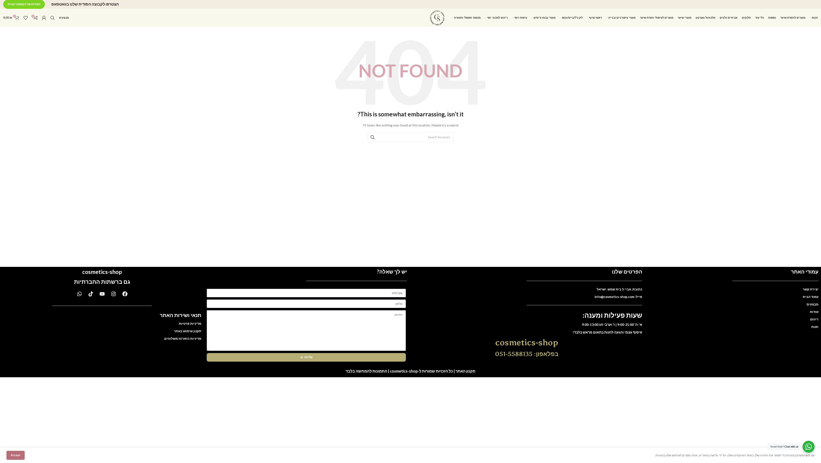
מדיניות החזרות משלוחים (182, 338)
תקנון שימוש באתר (187, 331)
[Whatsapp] (79, 294)
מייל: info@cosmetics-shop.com (618, 297)
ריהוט (814, 319)
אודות (814, 312)
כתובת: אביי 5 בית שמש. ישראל (619, 289)
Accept (15, 455)
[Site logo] (437, 17)
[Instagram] (113, 294)
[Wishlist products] (25, 18)
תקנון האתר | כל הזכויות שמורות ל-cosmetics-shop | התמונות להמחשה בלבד (410, 371)
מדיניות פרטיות (190, 323)
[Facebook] (125, 294)
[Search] (52, 18)
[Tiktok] (91, 294)
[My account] (44, 18)
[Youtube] (102, 294)
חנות (814, 327)
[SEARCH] (373, 137)
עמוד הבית (810, 297)
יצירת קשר (810, 289)
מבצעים (812, 304)
